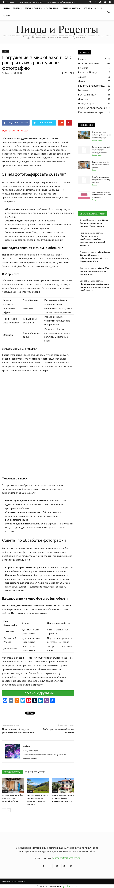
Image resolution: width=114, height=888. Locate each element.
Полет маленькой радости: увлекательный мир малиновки (18, 731)
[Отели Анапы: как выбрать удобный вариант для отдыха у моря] (84, 135)
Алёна (7, 73)
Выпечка (86, 8)
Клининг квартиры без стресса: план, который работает (12, 798)
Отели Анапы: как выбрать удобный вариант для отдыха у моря (101, 135)
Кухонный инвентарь (90, 112)
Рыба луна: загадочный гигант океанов (58, 731)
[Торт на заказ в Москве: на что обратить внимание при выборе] (84, 195)
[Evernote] (90, 2)
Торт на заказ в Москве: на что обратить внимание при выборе (101, 195)
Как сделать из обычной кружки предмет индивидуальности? (101, 150)
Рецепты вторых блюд (91, 85)
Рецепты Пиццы (87, 72)
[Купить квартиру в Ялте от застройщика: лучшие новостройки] (63, 785)
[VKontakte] (105, 2)
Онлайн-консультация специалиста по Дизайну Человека (101, 180)
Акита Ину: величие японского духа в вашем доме (94, 271)
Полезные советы (70, 8)
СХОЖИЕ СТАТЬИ (12, 772)
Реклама (83, 68)
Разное (5, 51)
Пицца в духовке (88, 103)
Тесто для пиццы (32, 8)
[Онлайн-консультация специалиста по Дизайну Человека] (84, 180)
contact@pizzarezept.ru (66, 858)
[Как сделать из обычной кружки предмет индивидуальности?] (84, 150)
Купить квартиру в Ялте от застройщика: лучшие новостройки (63, 798)
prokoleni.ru (70, 886)
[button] (108, 12)
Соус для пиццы (51, 8)
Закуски (98, 8)
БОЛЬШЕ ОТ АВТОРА (35, 772)
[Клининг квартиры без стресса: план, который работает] (13, 785)
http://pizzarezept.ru (31, 751)
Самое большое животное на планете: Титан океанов (94, 223)
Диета (81, 81)
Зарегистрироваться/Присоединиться (61, 2)
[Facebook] (95, 2)
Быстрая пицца (87, 94)
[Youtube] (109, 2)
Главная (6, 8)
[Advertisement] (38, 97)
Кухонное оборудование (92, 108)
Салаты (6, 16)
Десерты (83, 99)
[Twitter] (100, 2)
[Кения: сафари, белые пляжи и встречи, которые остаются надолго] (38, 785)
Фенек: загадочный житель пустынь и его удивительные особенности (94, 287)
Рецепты (16, 8)
